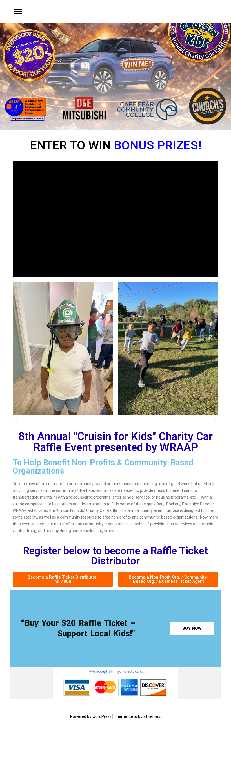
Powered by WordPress (91, 716)
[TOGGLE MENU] (18, 11)
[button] (16, 419)
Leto (133, 716)
